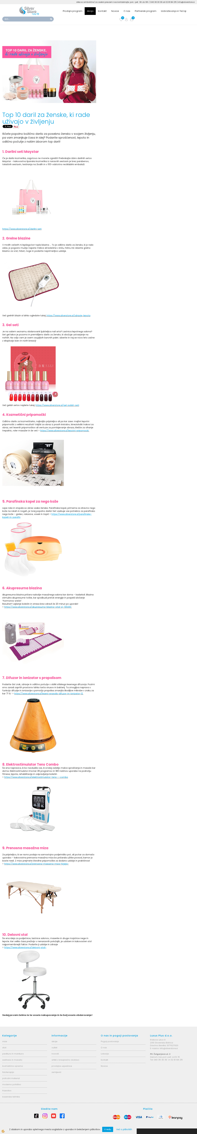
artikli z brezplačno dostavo (65, 1059)
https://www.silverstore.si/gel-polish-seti (57, 405)
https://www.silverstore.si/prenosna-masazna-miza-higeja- (36, 863)
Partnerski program (145, 11)
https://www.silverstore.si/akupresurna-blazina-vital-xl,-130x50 (37, 606)
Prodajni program (72, 11)
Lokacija (105, 1053)
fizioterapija (8, 1072)
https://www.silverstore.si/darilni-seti (22, 228)
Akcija (90, 11)
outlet (54, 1047)
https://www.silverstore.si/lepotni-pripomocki (64, 430)
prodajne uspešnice (62, 1066)
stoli (4, 1047)
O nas (127, 11)
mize (4, 1041)
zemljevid (56, 1072)
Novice (115, 11)
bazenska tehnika (11, 1096)
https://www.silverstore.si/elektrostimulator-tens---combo (36, 777)
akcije (54, 1041)
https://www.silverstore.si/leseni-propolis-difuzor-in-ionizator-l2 (48, 693)
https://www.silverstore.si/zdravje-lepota (68, 315)
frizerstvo (6, 1090)
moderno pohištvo (11, 1084)
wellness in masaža (12, 1059)
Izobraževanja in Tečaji (173, 11)
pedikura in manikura (13, 1053)
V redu (107, 1129)
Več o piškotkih (124, 1129)
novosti (55, 1053)
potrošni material (11, 1078)
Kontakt (102, 11)
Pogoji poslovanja (110, 1041)
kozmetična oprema (12, 1066)
